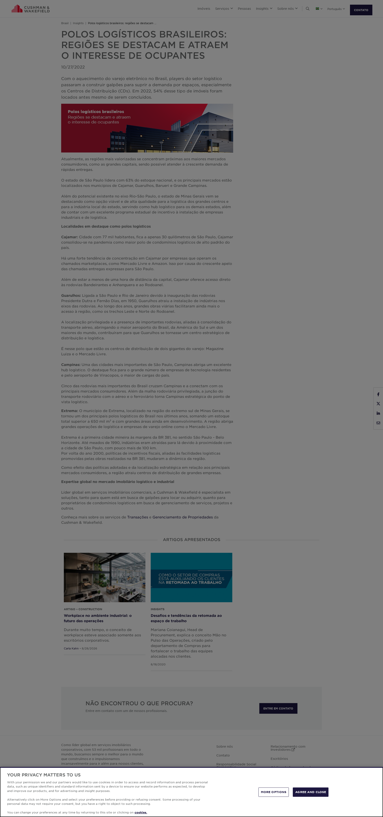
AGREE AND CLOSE (310, 792)
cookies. (141, 812)
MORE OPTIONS (274, 792)
